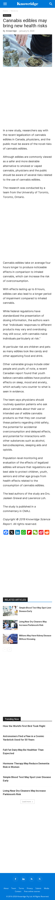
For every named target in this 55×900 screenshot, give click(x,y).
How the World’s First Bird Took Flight (24, 726)
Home (5, 11)
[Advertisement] (27, 98)
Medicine (14, 11)
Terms (21, 888)
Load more (26, 801)
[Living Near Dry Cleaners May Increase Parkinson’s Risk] (10, 625)
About (6, 888)
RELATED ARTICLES (15, 599)
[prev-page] (5, 649)
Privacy (30, 888)
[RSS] (31, 879)
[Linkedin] (23, 879)
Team (13, 888)
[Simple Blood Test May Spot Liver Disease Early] (10, 611)
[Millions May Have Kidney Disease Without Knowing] (10, 639)
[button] (5, 4)
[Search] (51, 4)
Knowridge (11, 30)
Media (46, 888)
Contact (18, 891)
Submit (38, 888)
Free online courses (32, 891)
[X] (40, 879)
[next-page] (9, 649)
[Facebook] (15, 879)
